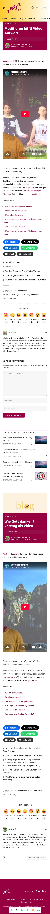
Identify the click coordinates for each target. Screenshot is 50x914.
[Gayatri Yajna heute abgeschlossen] (41, 464)
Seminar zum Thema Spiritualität (19, 701)
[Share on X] (17, 910)
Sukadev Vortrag (9, 298)
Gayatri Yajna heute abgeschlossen (17, 462)
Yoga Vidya (10, 677)
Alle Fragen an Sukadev (14, 226)
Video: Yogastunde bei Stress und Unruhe (22, 275)
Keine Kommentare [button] (38, 858)
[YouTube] (39, 891)
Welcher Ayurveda (12, 697)
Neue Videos (10, 266)
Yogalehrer (30, 187)
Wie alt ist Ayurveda (13, 692)
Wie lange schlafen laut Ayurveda (19, 705)
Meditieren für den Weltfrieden (18, 206)
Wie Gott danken (10, 554)
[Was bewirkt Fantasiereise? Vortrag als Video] (41, 440)
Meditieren (36, 194)
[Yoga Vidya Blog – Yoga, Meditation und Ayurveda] (6, 891)
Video (14, 23)
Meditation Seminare (14, 215)
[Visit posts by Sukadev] (7, 45)
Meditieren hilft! (9, 61)
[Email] (33, 910)
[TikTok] (45, 891)
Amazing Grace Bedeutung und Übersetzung (23, 755)
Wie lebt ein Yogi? (12, 262)
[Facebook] (36, 891)
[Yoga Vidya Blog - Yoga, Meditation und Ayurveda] (14, 8)
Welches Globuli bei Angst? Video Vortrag (22, 271)
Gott (5, 680)
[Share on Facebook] (11, 910)
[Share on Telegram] (27, 910)
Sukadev (7, 23)
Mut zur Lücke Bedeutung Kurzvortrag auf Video (25, 279)
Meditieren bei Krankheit (15, 210)
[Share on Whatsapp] (22, 910)
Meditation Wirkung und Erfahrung (16, 294)
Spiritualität (32, 680)
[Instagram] (42, 891)
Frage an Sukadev (20, 290)
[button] (5, 8)
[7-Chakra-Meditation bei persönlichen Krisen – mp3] (41, 476)
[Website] (46, 333)
